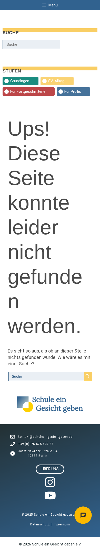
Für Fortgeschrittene (27, 91)
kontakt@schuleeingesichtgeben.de (45, 437)
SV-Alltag (56, 81)
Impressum (61, 524)
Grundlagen (19, 81)
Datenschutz (40, 524)
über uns (50, 469)
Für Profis (72, 91)
